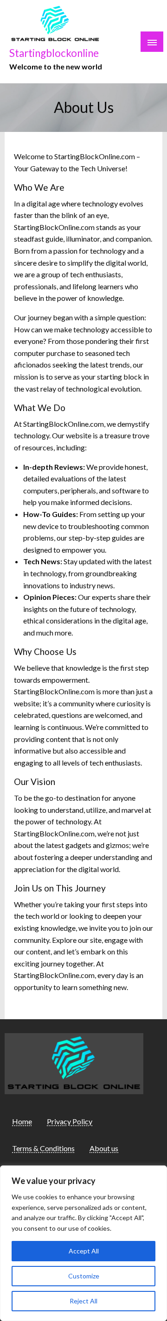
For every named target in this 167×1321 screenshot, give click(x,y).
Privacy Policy (69, 1121)
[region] (83, 1243)
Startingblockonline (54, 53)
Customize (83, 1276)
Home (22, 1121)
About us (104, 1148)
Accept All (84, 1251)
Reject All (83, 1301)
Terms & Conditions (43, 1148)
